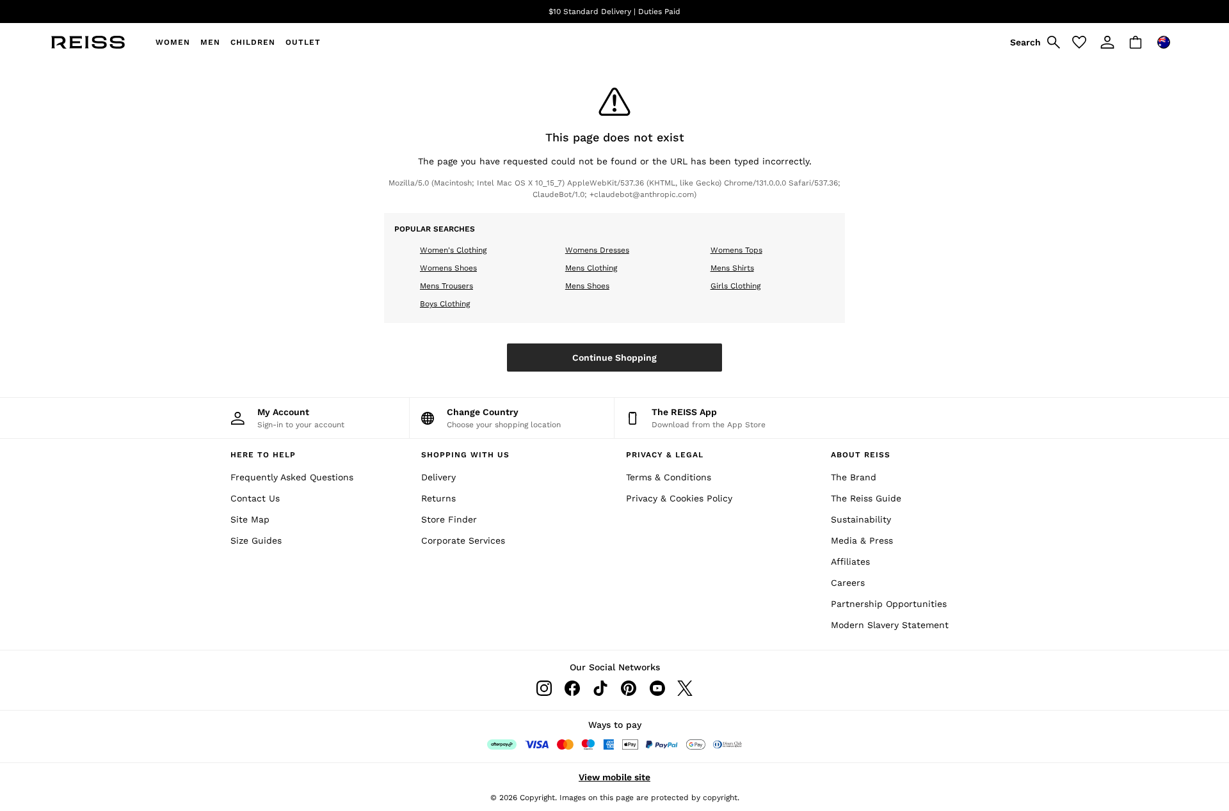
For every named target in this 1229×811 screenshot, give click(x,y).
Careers (848, 583)
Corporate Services (463, 540)
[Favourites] (1079, 42)
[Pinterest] (628, 688)
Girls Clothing (735, 285)
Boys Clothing (445, 303)
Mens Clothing (591, 268)
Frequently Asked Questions (291, 477)
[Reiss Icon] (88, 42)
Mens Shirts (732, 268)
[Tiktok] (600, 688)
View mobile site (614, 777)
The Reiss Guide (866, 498)
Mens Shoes (587, 285)
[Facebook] (572, 688)
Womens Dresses (597, 250)
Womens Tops (736, 250)
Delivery (438, 477)
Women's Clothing (453, 250)
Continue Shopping (614, 357)
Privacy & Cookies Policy (679, 498)
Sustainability (861, 519)
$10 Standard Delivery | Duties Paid (614, 11)
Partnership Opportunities (889, 604)
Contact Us (255, 498)
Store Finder (449, 519)
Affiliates (850, 561)
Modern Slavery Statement (890, 625)
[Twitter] (685, 688)
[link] (1033, 42)
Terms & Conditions (668, 477)
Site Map (249, 519)
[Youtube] (657, 688)
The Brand (853, 477)
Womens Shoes (448, 268)
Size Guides (256, 540)
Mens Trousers (446, 285)
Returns (438, 498)
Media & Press (862, 540)
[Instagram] (544, 688)
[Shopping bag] (1135, 42)
